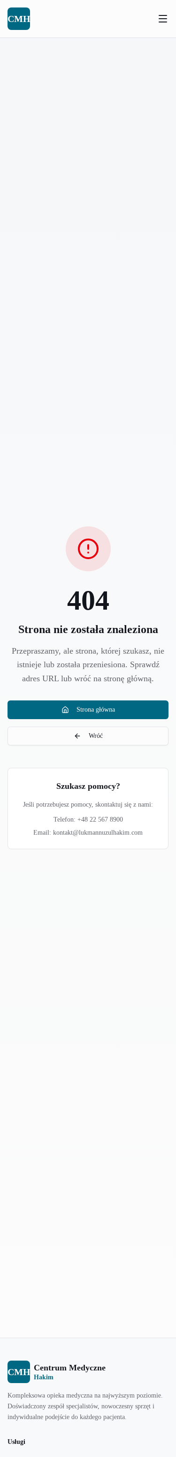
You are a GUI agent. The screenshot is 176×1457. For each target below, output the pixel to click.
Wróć (96, 735)
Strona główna (96, 709)
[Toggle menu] (162, 18)
